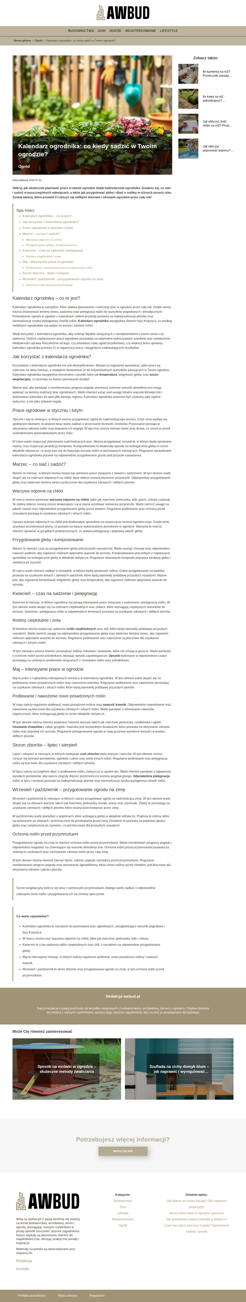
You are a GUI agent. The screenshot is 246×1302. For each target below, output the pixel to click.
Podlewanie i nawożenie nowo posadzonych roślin (59, 267)
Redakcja (24, 1261)
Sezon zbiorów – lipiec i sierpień (45, 273)
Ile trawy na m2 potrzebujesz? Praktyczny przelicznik (218, 99)
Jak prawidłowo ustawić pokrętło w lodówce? (196, 1219)
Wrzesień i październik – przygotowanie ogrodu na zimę (62, 279)
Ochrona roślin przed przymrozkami (49, 284)
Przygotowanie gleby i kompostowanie (51, 245)
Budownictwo (81, 30)
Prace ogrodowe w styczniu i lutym (47, 228)
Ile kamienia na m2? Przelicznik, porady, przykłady (216, 74)
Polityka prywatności (32, 1295)
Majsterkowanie (140, 30)
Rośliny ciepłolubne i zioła (43, 256)
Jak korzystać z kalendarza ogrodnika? (50, 222)
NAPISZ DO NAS (123, 1151)
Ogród (115, 30)
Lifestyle (169, 30)
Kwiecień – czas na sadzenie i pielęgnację (52, 250)
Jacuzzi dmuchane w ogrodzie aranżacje (196, 1213)
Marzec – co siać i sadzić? (41, 233)
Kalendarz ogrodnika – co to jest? (46, 216)
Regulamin (97, 1295)
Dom (101, 30)
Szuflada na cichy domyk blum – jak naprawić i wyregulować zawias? (179, 1069)
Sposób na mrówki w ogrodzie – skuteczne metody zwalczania (66, 1069)
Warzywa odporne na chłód (44, 239)
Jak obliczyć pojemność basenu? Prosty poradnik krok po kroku (217, 149)
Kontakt (22, 1269)
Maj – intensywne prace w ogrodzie (47, 261)
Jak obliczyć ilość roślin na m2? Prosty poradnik (217, 124)
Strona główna (22, 40)
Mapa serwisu (67, 1295)
